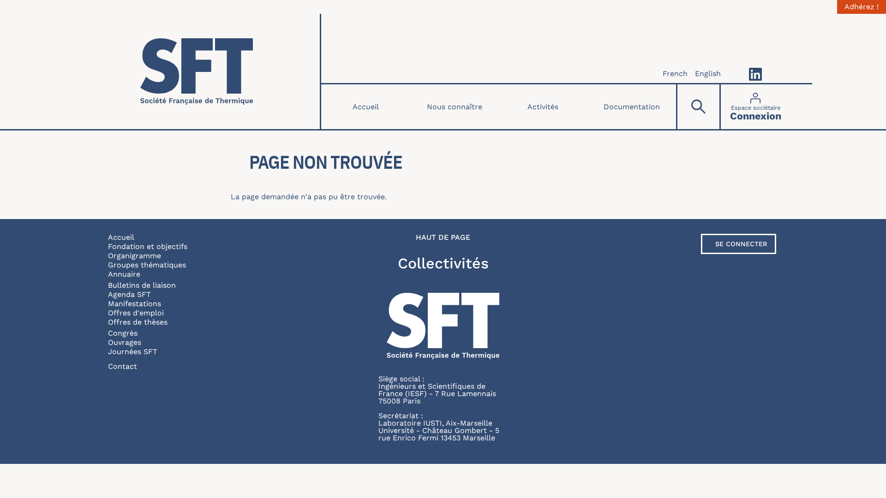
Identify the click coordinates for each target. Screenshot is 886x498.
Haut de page (443, 237)
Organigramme (134, 255)
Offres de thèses (138, 322)
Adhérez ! (861, 7)
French (675, 73)
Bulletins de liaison (142, 285)
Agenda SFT (129, 294)
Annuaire (124, 274)
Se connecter (741, 244)
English (708, 73)
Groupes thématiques (147, 265)
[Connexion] (755, 106)
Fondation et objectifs (147, 246)
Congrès (123, 333)
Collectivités (443, 263)
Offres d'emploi (136, 312)
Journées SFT (132, 351)
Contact (122, 366)
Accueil (366, 106)
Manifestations (134, 303)
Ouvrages (124, 342)
